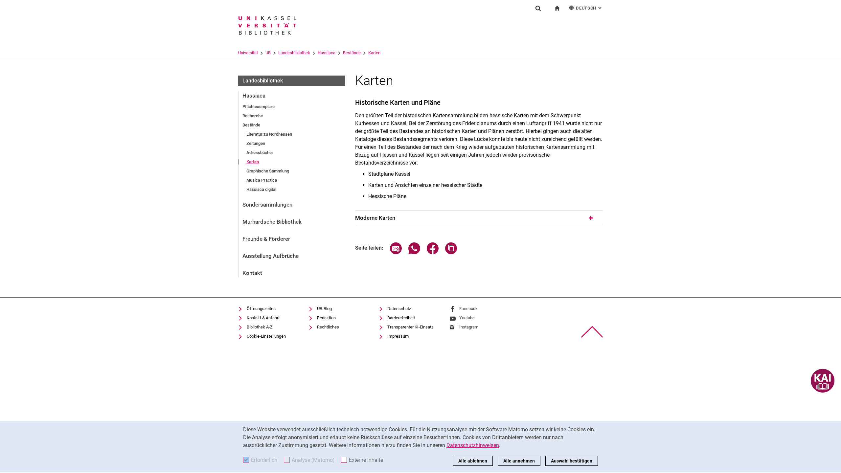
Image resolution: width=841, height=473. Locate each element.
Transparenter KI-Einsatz (410, 327)
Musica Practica (261, 180)
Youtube (467, 317)
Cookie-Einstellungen (266, 336)
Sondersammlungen (267, 204)
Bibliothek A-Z (260, 327)
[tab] (479, 218)
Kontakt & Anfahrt (263, 317)
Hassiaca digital (261, 189)
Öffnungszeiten (261, 308)
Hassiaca (326, 52)
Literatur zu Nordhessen (269, 134)
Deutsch (589, 8)
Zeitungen (255, 143)
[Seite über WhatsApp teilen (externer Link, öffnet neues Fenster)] (414, 252)
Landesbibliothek (294, 52)
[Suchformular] (538, 8)
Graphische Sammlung (267, 171)
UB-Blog (324, 308)
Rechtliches (328, 327)
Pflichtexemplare (258, 106)
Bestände (352, 52)
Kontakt (252, 273)
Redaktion (326, 317)
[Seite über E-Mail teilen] (396, 252)
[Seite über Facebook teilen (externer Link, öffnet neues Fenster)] (433, 252)
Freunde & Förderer (266, 239)
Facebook (468, 308)
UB (268, 52)
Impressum (398, 336)
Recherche (252, 115)
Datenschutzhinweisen (472, 445)
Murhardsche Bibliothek (272, 221)
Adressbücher (259, 152)
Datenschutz (399, 308)
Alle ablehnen (472, 460)
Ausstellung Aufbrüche (270, 256)
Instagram (468, 327)
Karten (374, 52)
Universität (248, 52)
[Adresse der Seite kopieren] (451, 252)
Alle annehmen (519, 460)
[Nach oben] (592, 332)
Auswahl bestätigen (571, 460)
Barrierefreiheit (401, 317)
